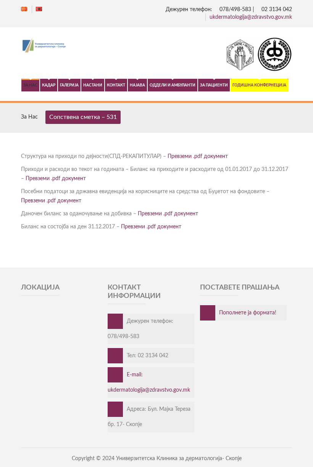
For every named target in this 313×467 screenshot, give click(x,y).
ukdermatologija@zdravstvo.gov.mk (251, 17)
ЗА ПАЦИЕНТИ (214, 85)
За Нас (29, 117)
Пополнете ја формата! (247, 313)
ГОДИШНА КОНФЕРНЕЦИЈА (259, 85)
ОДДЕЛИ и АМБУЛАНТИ (172, 85)
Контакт (116, 85)
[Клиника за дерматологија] (156, 46)
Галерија (69, 85)
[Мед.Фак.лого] (259, 70)
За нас (30, 85)
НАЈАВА (137, 85)
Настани (92, 85)
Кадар (48, 85)
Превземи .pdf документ (198, 156)
